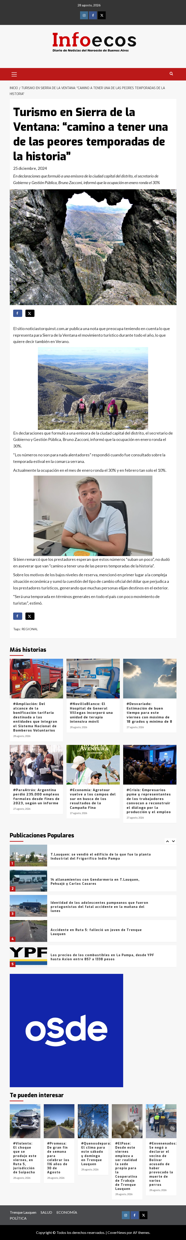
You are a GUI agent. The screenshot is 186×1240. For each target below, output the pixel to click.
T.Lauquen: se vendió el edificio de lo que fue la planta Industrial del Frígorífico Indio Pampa (101, 856)
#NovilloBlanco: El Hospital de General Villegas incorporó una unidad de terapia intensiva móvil (91, 713)
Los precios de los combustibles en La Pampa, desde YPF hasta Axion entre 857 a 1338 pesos (102, 957)
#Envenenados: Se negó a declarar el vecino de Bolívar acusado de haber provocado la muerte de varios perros (163, 1164)
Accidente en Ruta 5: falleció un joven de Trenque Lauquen (96, 932)
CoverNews (117, 1232)
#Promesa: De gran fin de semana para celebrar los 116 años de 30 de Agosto (58, 1157)
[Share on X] (29, 313)
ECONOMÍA (66, 1212)
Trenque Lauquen (23, 1212)
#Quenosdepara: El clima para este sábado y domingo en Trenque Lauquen (96, 1153)
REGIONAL (30, 629)
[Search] (171, 74)
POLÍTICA (18, 1218)
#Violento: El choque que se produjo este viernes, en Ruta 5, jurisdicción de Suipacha (25, 1157)
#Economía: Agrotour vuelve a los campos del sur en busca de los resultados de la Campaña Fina (93, 799)
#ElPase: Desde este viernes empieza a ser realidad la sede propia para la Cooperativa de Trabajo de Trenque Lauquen (126, 1166)
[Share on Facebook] (17, 313)
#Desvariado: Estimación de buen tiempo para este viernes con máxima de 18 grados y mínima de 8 (149, 713)
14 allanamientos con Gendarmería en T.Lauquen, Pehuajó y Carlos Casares (95, 882)
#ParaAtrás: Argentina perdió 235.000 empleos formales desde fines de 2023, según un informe (36, 797)
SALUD (46, 1212)
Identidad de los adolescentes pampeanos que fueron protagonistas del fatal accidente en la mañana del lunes (99, 907)
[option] (93, 857)
